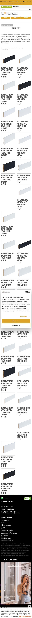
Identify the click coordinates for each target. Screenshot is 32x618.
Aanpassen (15, 325)
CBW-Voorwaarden (19, 611)
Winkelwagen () (7, 6)
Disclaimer (26, 609)
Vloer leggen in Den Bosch (22, 555)
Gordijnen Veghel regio (6, 552)
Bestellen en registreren (6, 517)
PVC (2, 547)
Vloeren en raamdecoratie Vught (12, 545)
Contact (5, 17)
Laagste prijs (20, 48)
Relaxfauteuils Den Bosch (7, 540)
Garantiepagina (4, 535)
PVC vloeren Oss (18, 543)
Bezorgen (3, 522)
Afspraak (15, 17)
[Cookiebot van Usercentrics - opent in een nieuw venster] (23, 292)
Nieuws (2, 528)
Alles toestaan (16, 320)
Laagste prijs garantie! (6, 538)
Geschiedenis (4, 519)
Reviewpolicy (4, 536)
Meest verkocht (11, 48)
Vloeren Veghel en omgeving (22, 550)
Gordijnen (3, 543)
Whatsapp (5, 498)
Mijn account (16, 6)
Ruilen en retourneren (6, 525)
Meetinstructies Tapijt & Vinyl (8, 532)
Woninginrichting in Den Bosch (8, 555)
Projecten (26, 17)
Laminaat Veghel (12, 548)
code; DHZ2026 (10, 3)
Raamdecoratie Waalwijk (7, 530)
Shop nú (13, 3)
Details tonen (23, 316)
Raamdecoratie (9, 543)
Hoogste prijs (4, 49)
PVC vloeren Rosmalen (9, 547)
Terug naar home (7, 25)
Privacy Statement (5, 611)
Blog (2, 524)
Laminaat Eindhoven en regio (7, 550)
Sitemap (12, 611)
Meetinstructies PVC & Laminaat (9, 533)
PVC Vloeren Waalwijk (26, 545)
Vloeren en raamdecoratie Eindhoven (15, 553)
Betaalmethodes (5, 520)
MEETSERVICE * (19, 1)
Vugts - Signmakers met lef (25, 616)
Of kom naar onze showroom (20, 3)
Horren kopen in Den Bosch (23, 548)
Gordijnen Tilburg (16, 552)
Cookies (26, 614)
